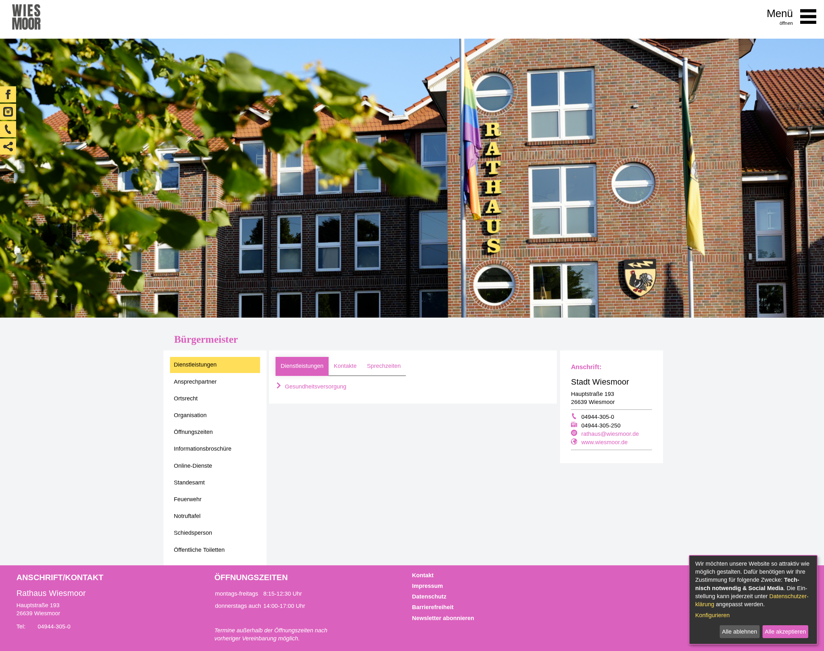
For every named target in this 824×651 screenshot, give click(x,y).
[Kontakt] (8, 129)
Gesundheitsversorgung (314, 386)
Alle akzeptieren (785, 631)
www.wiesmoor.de (604, 442)
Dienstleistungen (302, 366)
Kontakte (345, 366)
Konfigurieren (712, 615)
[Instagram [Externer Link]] (8, 112)
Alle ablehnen (739, 631)
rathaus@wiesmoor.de (610, 434)
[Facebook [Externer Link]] (8, 94)
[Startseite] (26, 19)
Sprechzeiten (384, 366)
